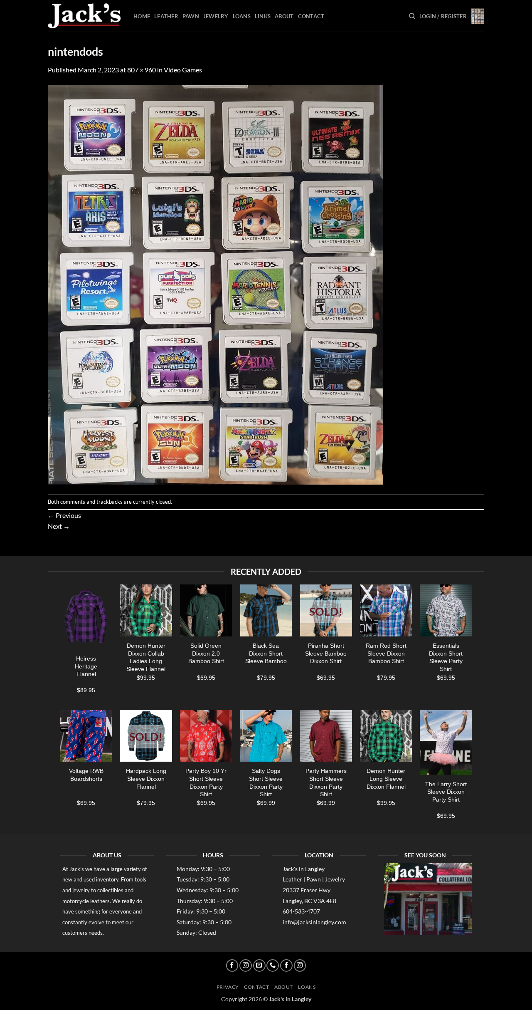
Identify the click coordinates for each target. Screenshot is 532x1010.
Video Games (183, 70)
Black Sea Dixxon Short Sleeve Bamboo (266, 653)
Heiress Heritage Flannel (86, 666)
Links (263, 16)
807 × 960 (141, 70)
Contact (311, 16)
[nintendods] (215, 284)
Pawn (190, 16)
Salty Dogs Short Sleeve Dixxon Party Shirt (266, 782)
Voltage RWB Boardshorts (86, 774)
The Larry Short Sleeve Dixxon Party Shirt (446, 792)
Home (141, 16)
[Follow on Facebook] (232, 965)
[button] (443, 16)
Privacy (228, 987)
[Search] (412, 16)
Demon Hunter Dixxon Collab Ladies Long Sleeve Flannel (145, 657)
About (284, 16)
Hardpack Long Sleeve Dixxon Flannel (146, 778)
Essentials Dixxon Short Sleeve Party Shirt (446, 657)
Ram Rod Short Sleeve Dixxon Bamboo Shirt (386, 653)
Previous (64, 515)
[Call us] (272, 965)
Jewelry (216, 16)
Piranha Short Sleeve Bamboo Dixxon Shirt (326, 653)
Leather (166, 16)
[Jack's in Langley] (84, 16)
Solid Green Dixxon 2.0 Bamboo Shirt (206, 653)
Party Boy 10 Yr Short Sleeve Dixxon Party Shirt (206, 782)
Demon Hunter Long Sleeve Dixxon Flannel (386, 778)
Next (59, 526)
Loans (242, 16)
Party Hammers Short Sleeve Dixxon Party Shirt (326, 782)
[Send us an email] (259, 965)
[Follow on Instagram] (245, 965)
